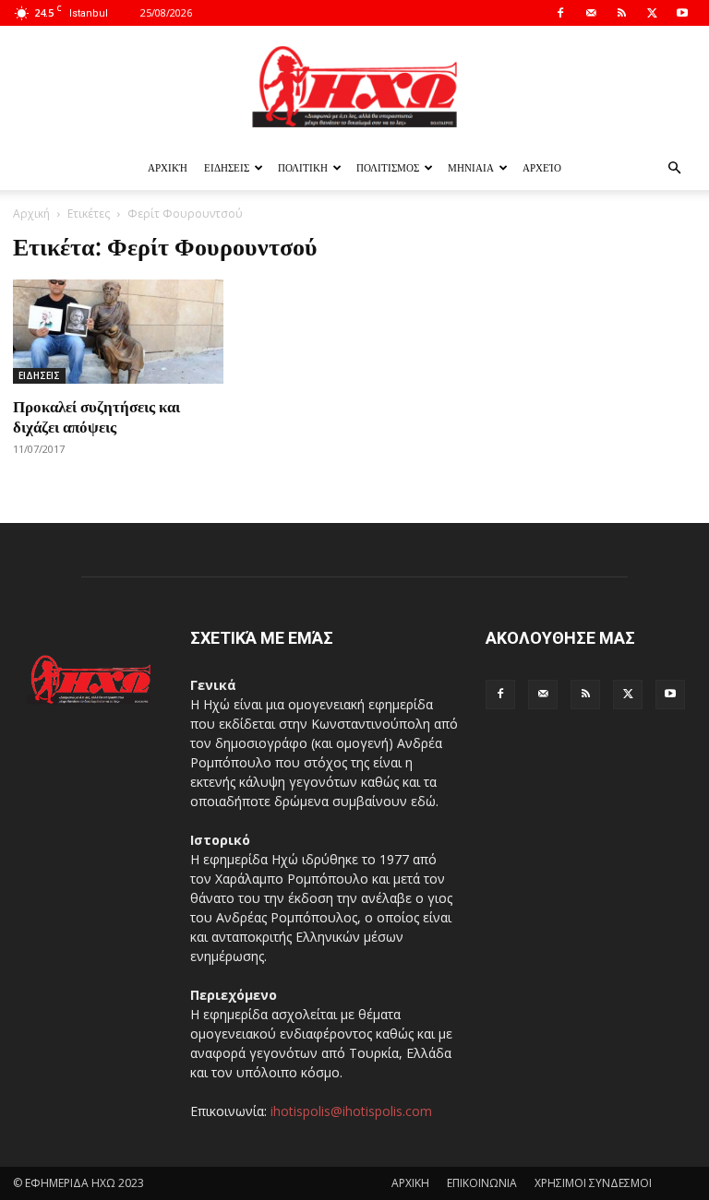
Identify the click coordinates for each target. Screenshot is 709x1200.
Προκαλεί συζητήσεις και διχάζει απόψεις (96, 416)
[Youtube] (682, 13)
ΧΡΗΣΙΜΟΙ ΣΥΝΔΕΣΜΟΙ (593, 1183)
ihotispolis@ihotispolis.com (351, 1111)
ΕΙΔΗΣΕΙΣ (226, 167)
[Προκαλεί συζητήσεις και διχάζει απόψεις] (118, 331)
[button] (674, 168)
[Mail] (591, 13)
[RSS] (621, 13)
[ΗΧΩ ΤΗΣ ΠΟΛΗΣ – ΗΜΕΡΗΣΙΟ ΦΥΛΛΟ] (354, 86)
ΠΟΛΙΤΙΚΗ (303, 167)
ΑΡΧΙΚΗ (410, 1183)
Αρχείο (542, 167)
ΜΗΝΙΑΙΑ (471, 167)
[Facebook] (560, 13)
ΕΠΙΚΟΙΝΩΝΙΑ (482, 1183)
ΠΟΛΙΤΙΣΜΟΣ (387, 167)
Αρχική (167, 167)
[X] (652, 13)
